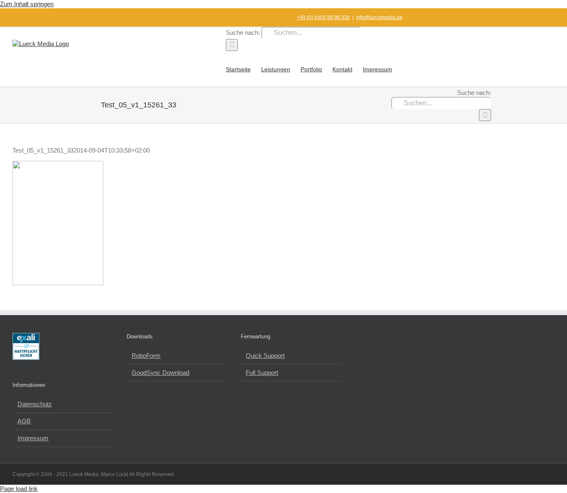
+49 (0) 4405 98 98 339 (323, 17)
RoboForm (146, 355)
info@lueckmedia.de (379, 17)
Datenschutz (34, 404)
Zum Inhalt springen (27, 3)
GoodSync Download (160, 372)
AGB (24, 421)
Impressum (33, 438)
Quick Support (265, 355)
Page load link (19, 488)
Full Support (262, 372)
